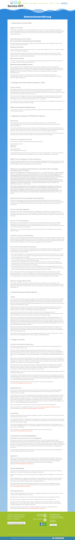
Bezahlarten (17, 519)
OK (53, 538)
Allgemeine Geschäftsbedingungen (16, 516)
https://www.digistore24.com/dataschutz (25, 463)
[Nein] (73, 538)
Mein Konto (10, 519)
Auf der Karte (53, 525)
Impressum (10, 514)
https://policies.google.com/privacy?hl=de (22, 383)
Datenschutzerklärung (19, 514)
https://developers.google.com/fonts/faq (46, 407)
